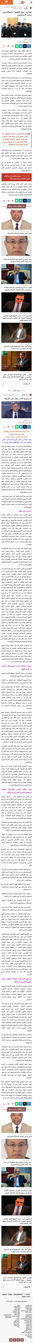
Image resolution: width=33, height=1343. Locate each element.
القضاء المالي (29, 1321)
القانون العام (17, 1308)
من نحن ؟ (30, 1333)
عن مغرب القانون (28, 1330)
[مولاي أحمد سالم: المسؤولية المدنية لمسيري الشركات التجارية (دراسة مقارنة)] (16, 336)
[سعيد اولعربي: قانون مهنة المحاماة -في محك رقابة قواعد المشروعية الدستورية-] (16, 249)
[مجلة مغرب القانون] (21, 2)
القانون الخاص (17, 1306)
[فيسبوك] (22, 1340)
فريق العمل (29, 1336)
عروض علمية (16, 1324)
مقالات (18, 1305)
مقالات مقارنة (17, 1309)
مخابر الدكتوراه (8, 1316)
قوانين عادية (29, 1309)
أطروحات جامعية (15, 1316)
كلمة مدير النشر (28, 1335)
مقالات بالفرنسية (16, 1310)
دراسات (17, 1318)
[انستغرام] (11, 1340)
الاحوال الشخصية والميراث (26, 1318)
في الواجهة (26, 7)
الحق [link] (19, 539)
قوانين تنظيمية (29, 1308)
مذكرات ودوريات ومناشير (26, 1310)
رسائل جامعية (16, 1321)
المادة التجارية (29, 1325)
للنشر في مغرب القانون (26, 1332)
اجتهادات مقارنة (28, 1317)
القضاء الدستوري (28, 1320)
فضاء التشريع (29, 1305)
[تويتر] (18, 1340)
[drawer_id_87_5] (31, 2)
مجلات (18, 1326)
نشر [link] (18, 971)
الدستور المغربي (28, 1306)
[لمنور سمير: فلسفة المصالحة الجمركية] (16, 222)
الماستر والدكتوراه (7, 1314)
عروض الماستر (16, 1322)
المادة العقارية (29, 1328)
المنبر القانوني (29, 1316)
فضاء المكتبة (16, 1314)
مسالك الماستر (8, 1317)
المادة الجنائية (29, 1326)
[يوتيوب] (14, 1340)
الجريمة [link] (17, 541)
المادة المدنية (29, 1329)
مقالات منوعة (17, 1313)
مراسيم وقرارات (28, 1312)
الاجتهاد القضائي (28, 1314)
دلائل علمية (17, 1320)
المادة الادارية (29, 1324)
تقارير (18, 1317)
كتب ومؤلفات (16, 1325)
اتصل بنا (30, 1337)
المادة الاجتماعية (28, 1322)
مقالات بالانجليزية (16, 1312)
